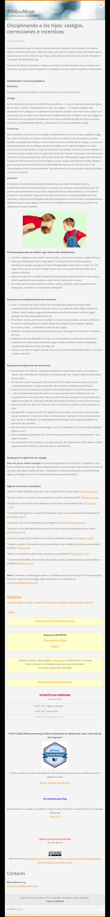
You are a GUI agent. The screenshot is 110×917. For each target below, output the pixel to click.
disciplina (62, 602)
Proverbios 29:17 (76, 522)
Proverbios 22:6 (90, 497)
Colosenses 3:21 (80, 553)
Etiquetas (14, 596)
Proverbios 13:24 (84, 538)
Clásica (20, 909)
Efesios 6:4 (23, 547)
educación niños (15, 602)
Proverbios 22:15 (16, 516)
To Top (101, 909)
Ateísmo (55, 646)
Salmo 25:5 (55, 816)
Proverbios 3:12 (89, 491)
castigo (28, 602)
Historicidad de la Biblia (55, 640)
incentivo (51, 602)
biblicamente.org (37, 858)
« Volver (11, 612)
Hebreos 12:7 (25, 563)
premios (89, 602)
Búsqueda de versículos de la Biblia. (55, 681)
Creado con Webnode (55, 901)
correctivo (39, 602)
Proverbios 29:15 (16, 532)
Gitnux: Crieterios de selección (55, 782)
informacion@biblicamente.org (22, 582)
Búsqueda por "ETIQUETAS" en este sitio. (55, 620)
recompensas (76, 602)
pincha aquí (58, 660)
